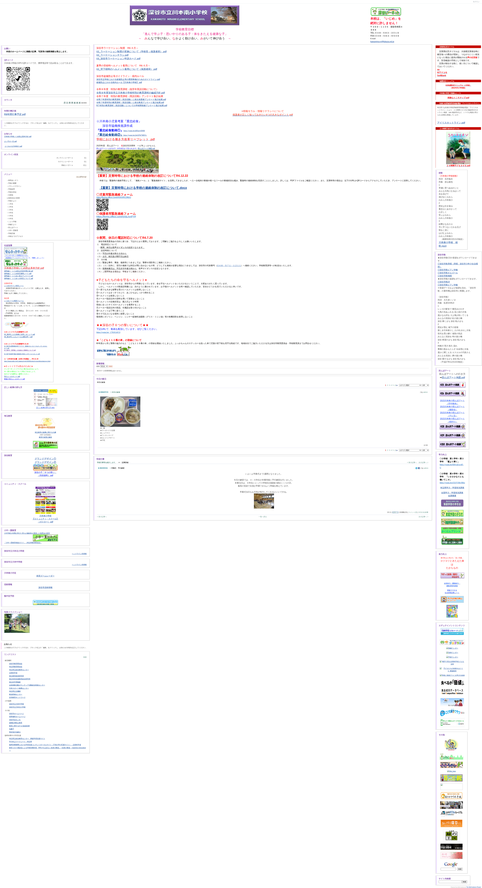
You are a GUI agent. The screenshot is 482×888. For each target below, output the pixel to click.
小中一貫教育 (13, 230)
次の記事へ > (423, 462)
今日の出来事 (423, 512)
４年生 (10, 213)
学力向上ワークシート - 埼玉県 (20, 742)
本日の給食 (116, 392)
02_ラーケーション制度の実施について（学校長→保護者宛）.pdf (131, 51)
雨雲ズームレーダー (45, 576)
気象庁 (11, 729)
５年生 (10, 216)
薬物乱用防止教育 (15, 723)
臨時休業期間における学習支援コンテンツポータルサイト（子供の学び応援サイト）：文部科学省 (45, 745)
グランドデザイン (14, 186)
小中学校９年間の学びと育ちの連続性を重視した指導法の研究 (27, 533)
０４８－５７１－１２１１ (229, 265)
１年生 (10, 204)
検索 (85, 657)
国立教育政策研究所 (16, 676)
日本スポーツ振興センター (19, 688)
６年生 (10, 219)
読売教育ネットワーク (17, 697)
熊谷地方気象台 (15, 732)
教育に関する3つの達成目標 (19, 726)
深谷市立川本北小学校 (17, 707)
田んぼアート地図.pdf (146, 148)
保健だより (12, 224)
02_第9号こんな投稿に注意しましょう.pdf (19, 334)
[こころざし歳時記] (451, 777)
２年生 (10, 207)
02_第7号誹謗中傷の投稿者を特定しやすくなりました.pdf (22, 354)
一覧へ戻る (263, 517)
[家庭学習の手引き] (452, 513)
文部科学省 (13, 673)
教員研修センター (15, 694)
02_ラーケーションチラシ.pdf (112, 55)
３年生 (10, 210)
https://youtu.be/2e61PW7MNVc (135, 135)
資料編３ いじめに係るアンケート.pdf (18, 276)
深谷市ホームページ (16, 714)
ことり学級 (12, 222)
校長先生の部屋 (14, 198)
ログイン (476, 2)
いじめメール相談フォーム (14, 301)
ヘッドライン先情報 (79, 554)
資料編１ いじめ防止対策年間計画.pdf (18, 271)
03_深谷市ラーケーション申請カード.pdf (118, 58)
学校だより (12, 201)
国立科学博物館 (15, 682)
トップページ (81, 177)
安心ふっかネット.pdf (12, 376)
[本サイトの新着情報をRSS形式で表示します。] (110, 366)
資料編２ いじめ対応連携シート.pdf (17, 273)
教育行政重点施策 (45, 437)
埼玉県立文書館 (15, 691)
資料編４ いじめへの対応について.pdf (18, 278)
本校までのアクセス (15, 236)
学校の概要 (12, 183)
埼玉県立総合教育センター (19, 670)
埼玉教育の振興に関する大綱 (45, 432)
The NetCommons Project (473, 887)
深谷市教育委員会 (15, 664)
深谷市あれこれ (15, 720)
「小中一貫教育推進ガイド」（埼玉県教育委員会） (23, 543)
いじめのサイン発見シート (14, 286)
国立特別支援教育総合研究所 (19, 679)
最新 (98, 366)
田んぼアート (13, 227)
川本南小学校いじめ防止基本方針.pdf (17, 136)
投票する (395, 512)
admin (425, 392)
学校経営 (11, 189)
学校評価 (11, 233)
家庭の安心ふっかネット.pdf (14, 379)
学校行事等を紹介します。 (107, 462)
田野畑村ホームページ (17, 717)
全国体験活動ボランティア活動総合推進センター (27, 685)
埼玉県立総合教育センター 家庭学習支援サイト (27, 739)
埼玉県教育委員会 (15, 667)
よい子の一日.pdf (10, 141)
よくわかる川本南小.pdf (13, 146)
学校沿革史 (12, 192)
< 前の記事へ (412, 462)
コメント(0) (413, 512)
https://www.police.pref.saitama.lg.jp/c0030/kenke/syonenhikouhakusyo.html (27, 361)
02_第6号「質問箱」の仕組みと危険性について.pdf (20, 350)
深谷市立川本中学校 (16, 704)
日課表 (10, 195)
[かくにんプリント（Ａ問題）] (452, 530)
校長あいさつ (13, 180)
